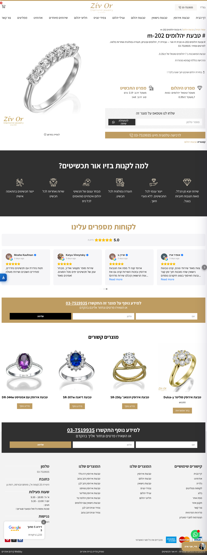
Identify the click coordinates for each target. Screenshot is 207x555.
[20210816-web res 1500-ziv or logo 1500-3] (52, 78)
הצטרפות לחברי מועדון (191, 517)
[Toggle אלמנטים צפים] (195, 534)
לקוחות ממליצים (194, 488)
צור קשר (6, 18)
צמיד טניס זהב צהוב (90, 512)
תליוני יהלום (80, 18)
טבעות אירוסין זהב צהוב (88, 478)
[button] (2, 267)
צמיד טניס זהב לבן (91, 507)
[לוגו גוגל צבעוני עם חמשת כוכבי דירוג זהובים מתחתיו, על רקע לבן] (14, 528)
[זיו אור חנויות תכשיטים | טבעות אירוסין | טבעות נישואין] (101, 7)
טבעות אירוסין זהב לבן (89, 483)
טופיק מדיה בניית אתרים (92, 551)
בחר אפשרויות (182, 410)
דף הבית (201, 18)
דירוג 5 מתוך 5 (34, 528)
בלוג (200, 493)
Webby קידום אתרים (12, 551)
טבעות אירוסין (182, 18)
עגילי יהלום (118, 18)
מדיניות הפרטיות (193, 512)
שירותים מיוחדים (58, 18)
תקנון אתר (197, 503)
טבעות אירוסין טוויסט (90, 488)
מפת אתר (197, 498)
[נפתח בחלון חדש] (20, 539)
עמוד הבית (200, 29)
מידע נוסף (130, 406)
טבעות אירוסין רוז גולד (89, 473)
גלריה (199, 483)
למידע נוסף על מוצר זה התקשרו (103, 303)
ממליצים (22, 18)
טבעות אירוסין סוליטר (89, 493)
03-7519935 (43, 471)
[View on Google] (9, 256)
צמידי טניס (100, 18)
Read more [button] (115, 279)
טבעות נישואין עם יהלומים (87, 503)
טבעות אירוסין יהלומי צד (88, 498)
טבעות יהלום (138, 18)
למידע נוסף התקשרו (103, 430)
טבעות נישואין (159, 18)
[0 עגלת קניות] (3, 6)
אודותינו (38, 18)
